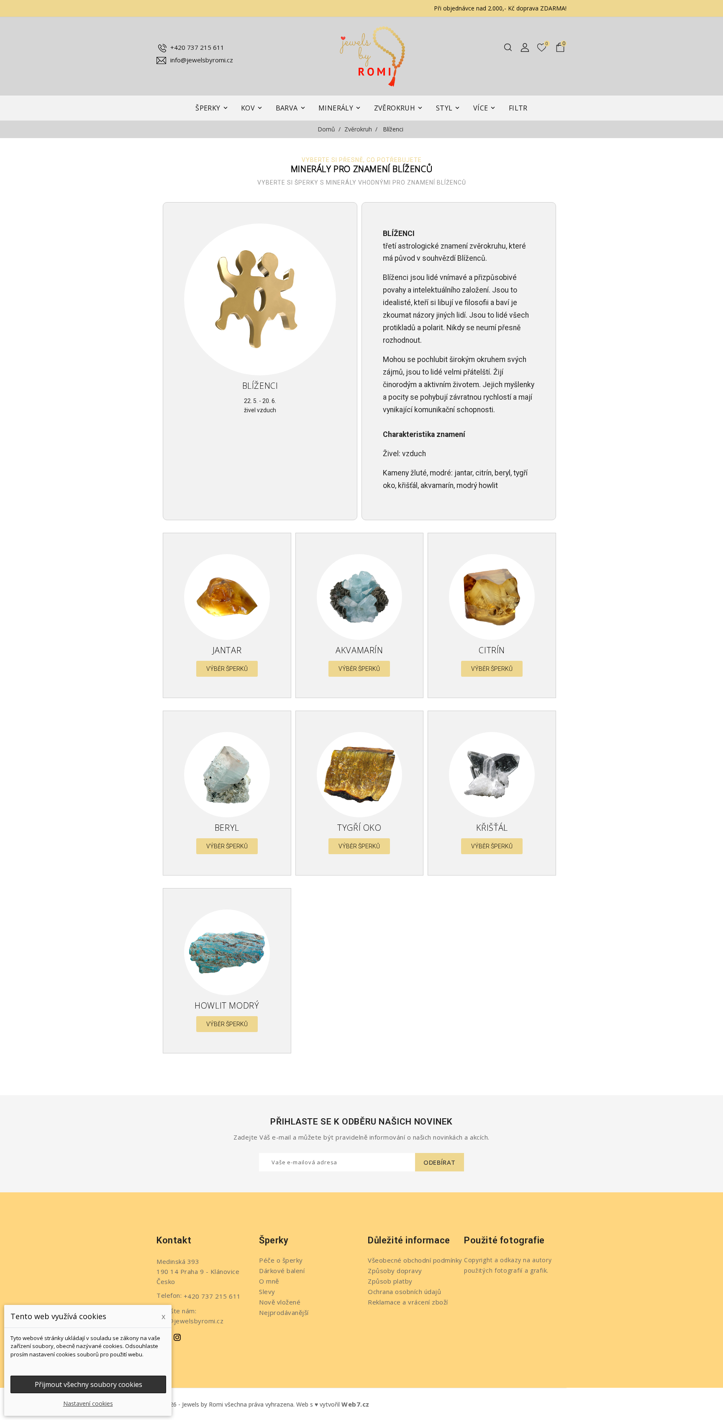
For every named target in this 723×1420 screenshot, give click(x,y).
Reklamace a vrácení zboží (408, 1302)
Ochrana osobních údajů (404, 1291)
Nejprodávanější (284, 1312)
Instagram (177, 1337)
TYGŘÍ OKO (359, 827)
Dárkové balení (282, 1270)
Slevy (267, 1291)
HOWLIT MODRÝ (227, 1005)
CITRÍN (492, 650)
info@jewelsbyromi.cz (201, 60)
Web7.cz (355, 1404)
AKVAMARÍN (359, 650)
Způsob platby (390, 1281)
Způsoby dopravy (395, 1270)
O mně (269, 1281)
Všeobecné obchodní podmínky (415, 1260)
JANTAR (227, 650)
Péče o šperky (281, 1260)
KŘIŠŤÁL (492, 827)
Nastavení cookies (88, 1403)
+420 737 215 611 (197, 47)
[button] (227, 669)
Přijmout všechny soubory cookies (88, 1384)
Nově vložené (279, 1302)
